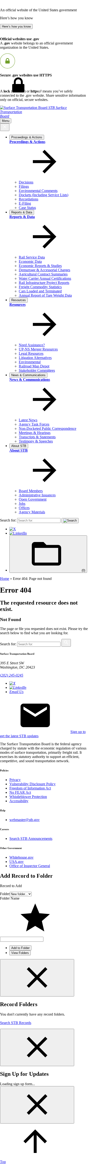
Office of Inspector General (29, 866)
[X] (12, 529)
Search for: (8, 520)
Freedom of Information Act (30, 788)
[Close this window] (37, 978)
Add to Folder (20, 948)
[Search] (70, 520)
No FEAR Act (20, 792)
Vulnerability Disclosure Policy (32, 784)
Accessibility (18, 801)
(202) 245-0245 (11, 675)
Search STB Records (15, 1023)
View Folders (20, 953)
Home (4, 579)
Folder (5, 894)
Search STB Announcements (30, 839)
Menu (5, 121)
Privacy (15, 780)
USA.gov (16, 862)
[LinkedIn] (18, 533)
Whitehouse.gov (21, 857)
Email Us (16, 692)
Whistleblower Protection (28, 797)
